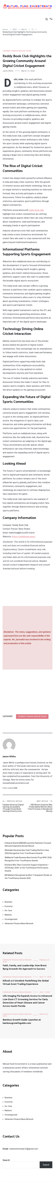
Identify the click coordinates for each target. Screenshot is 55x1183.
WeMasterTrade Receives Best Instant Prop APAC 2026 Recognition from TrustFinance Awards (28, 858)
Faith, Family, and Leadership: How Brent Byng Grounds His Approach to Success (25, 967)
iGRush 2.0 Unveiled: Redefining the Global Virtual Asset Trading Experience (26, 982)
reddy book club (36, 210)
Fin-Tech (8, 910)
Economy (9, 906)
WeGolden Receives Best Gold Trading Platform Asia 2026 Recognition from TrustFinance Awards (27, 851)
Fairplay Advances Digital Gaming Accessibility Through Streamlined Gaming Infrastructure (13, 806)
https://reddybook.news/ (24, 536)
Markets (8, 915)
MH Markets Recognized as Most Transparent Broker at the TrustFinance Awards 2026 (28, 876)
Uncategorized (11, 919)
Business (8, 902)
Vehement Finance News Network (17, 51)
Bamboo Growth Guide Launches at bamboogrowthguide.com (22, 1021)
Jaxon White (8, 71)
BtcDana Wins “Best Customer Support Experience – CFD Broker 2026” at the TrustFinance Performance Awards (27, 868)
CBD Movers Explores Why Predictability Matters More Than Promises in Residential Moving (40, 806)
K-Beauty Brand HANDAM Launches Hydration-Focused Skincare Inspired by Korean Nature (28, 844)
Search (6, 1160)
